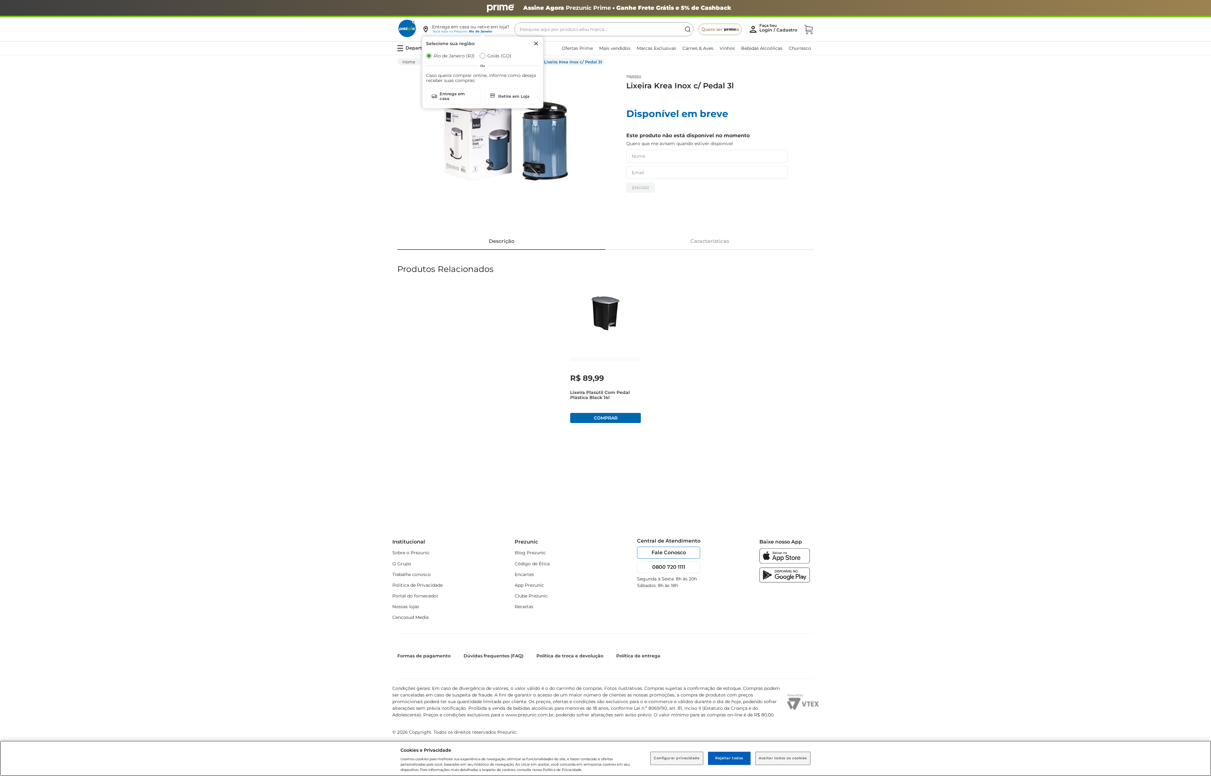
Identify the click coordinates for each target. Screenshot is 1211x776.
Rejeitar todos (729, 758)
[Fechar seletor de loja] (536, 43)
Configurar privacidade (677, 758)
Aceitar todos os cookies (783, 758)
